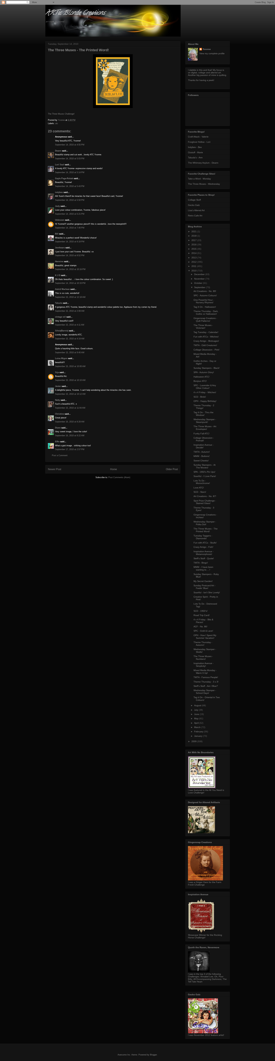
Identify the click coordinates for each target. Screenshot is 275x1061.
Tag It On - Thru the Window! (203, 413)
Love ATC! (199, 487)
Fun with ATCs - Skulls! (205, 542)
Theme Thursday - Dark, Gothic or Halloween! (206, 312)
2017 (194, 240)
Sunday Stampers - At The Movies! (204, 466)
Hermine (59, 261)
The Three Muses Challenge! (61, 114)
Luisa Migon (61, 358)
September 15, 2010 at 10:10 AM (70, 380)
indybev (59, 192)
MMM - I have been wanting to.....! (203, 568)
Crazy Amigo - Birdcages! (206, 341)
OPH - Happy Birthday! (205, 401)
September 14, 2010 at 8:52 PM (69, 255)
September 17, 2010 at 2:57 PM (69, 449)
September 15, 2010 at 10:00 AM (70, 366)
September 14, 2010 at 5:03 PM (69, 158)
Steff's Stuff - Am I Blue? (206, 686)
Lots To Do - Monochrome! (202, 482)
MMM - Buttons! (202, 456)
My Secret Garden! (203, 581)
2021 (194, 231)
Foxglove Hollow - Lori (199, 142)
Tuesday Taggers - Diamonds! (203, 537)
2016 (194, 244)
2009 (194, 741)
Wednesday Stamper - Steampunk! (205, 420)
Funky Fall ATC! (201, 433)
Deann (58, 151)
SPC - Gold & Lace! (203, 631)
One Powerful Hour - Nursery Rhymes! (204, 301)
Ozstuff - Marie (195, 152)
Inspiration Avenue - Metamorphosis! (204, 552)
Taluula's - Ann (195, 157)
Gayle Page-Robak (64, 178)
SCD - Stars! (200, 492)
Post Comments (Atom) (119, 477)
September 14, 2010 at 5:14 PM (69, 172)
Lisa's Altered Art (196, 210)
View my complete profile (212, 53)
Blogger (153, 1055)
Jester (58, 386)
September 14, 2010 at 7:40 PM (69, 228)
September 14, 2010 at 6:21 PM (69, 214)
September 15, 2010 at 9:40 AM (69, 352)
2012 (194, 262)
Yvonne (207, 49)
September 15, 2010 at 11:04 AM (70, 408)
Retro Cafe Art (195, 215)
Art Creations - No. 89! (205, 291)
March (197, 727)
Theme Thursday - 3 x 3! (206, 681)
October (198, 283)
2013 (194, 257)
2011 (194, 266)
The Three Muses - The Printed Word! (206, 530)
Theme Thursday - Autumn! (203, 643)
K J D (57, 275)
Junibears (60, 247)
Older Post (172, 469)
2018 (194, 236)
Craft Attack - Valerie (198, 136)
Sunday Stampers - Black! (207, 368)
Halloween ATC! (201, 376)
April (196, 723)
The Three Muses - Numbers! (203, 657)
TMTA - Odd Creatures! (205, 345)
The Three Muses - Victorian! (203, 326)
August (198, 705)
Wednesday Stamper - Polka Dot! (205, 523)
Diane (58, 428)
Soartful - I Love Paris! (205, 476)
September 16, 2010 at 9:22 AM (69, 435)
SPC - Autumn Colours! (205, 295)
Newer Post (54, 469)
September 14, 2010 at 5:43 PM (69, 186)
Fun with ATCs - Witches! (206, 336)
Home (113, 469)
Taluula (58, 303)
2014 (194, 253)
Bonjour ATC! (200, 381)
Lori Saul (59, 164)
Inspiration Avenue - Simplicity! (204, 664)
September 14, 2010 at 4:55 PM (69, 145)
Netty (57, 400)
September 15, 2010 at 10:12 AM (70, 394)
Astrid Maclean (62, 289)
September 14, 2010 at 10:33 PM (70, 283)
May (196, 718)
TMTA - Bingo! (201, 562)
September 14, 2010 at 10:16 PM (70, 269)
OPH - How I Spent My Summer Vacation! (205, 636)
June (197, 714)
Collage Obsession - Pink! (206, 349)
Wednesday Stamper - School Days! (205, 691)
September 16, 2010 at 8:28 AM (69, 421)
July (196, 710)
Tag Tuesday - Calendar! (206, 332)
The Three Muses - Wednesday (204, 184)
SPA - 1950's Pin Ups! (204, 472)
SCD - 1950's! (201, 611)
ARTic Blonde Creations (75, 13)
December (199, 274)
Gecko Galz (194, 205)
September (200, 287)
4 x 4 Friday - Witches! (205, 392)
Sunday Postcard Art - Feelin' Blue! (204, 586)
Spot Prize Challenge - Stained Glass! (205, 502)
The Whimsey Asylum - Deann (203, 162)
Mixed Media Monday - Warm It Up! (205, 671)
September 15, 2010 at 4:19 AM (69, 338)
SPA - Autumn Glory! (204, 372)
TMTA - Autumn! (202, 452)
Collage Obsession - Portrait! (204, 439)
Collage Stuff (194, 200)
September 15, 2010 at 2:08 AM (69, 311)
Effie (57, 441)
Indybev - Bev (195, 147)
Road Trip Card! (202, 615)
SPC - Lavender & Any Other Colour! (205, 386)
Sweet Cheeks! (201, 460)
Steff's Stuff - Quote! (204, 558)
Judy (57, 206)
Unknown (59, 220)
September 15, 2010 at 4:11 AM (69, 325)
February (199, 731)
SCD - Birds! (200, 397)
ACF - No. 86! (200, 626)
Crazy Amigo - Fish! (203, 547)
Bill (56, 234)
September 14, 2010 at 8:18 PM (69, 241)
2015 (194, 249)
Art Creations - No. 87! (205, 496)
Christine (59, 414)
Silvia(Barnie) (61, 330)
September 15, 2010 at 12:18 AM (70, 297)
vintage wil (60, 317)
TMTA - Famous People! (206, 677)
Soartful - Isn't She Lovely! (207, 592)
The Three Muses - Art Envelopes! (205, 427)
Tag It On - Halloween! (205, 307)
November (199, 278)
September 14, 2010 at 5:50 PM (69, 200)
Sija (57, 372)
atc (56, 123)
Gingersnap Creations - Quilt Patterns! (205, 319)
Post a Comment (59, 455)
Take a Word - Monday (199, 178)
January (198, 736)
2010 (194, 270)
